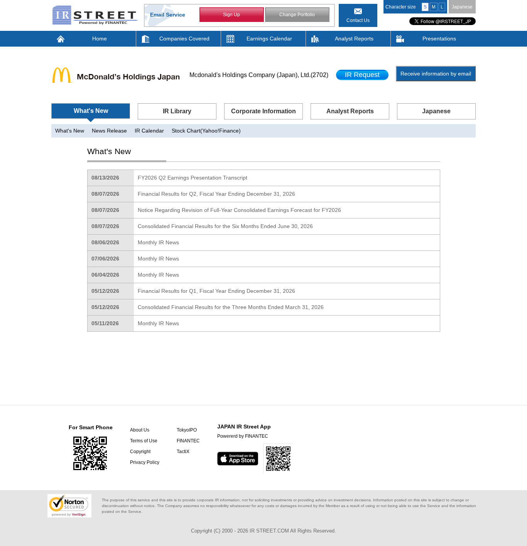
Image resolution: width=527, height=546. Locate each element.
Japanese (462, 7)
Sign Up (231, 14)
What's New (91, 111)
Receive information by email (435, 74)
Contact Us (358, 20)
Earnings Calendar (269, 38)
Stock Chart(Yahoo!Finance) (206, 131)
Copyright (140, 451)
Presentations (439, 38)
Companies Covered (184, 38)
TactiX (183, 451)
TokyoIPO (187, 430)
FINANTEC (188, 441)
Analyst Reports (354, 38)
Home (99, 38)
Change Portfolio (297, 14)
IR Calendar (149, 131)
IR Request (362, 75)
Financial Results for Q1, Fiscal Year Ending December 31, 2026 (216, 291)
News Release (109, 131)
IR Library (177, 111)
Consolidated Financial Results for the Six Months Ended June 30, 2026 (225, 226)
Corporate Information (263, 111)
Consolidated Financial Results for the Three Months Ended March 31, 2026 (231, 307)
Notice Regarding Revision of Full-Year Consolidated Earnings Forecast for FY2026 (239, 210)
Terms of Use (143, 441)
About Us (139, 430)
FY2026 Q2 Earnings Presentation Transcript (192, 178)
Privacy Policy (144, 462)
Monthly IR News (158, 242)
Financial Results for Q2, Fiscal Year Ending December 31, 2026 (216, 194)
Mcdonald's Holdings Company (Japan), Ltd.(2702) (258, 75)
